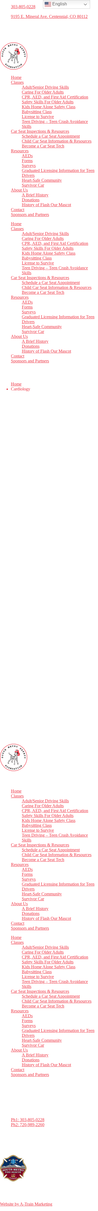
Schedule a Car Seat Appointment (51, 136)
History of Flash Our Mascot (46, 204)
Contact (17, 209)
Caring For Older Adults (43, 92)
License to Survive (38, 116)
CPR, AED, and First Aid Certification (55, 97)
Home (16, 77)
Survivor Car (33, 185)
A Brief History (35, 195)
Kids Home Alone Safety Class (48, 106)
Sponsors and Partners (30, 214)
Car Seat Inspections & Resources (40, 131)
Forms (27, 160)
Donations (30, 200)
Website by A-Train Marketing (26, 1204)
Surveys (29, 165)
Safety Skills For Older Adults (48, 102)
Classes (17, 82)
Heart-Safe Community (42, 180)
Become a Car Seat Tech (43, 146)
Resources (20, 151)
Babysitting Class (37, 111)
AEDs (27, 155)
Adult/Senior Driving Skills (45, 87)
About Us (19, 190)
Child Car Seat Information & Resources (56, 141)
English (59, 4)
